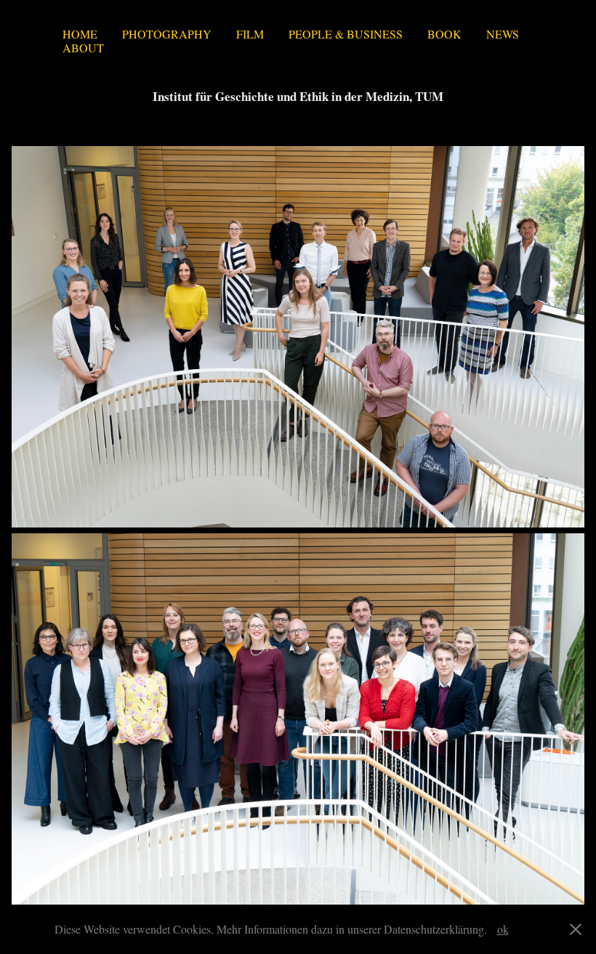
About (83, 47)
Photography (167, 33)
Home (80, 33)
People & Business (346, 33)
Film (250, 33)
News (502, 33)
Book (444, 33)
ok (503, 929)
